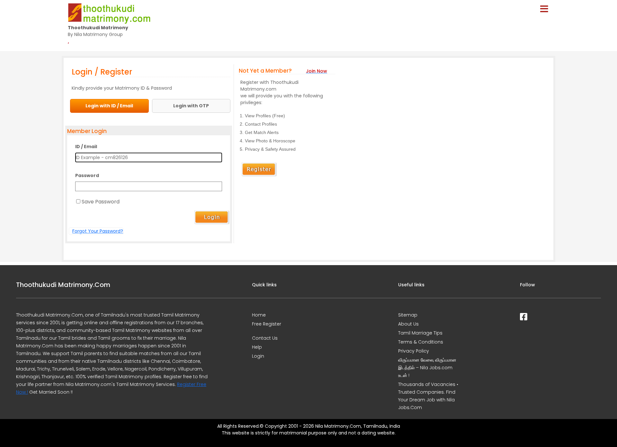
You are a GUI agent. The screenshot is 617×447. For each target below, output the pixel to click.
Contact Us (265, 338)
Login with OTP (191, 106)
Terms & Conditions (420, 342)
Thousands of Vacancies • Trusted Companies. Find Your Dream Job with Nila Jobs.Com (428, 396)
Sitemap (407, 315)
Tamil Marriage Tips (420, 333)
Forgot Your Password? (97, 231)
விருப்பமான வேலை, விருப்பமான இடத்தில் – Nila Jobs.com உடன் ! (427, 368)
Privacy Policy (413, 351)
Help (257, 347)
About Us (408, 324)
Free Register (266, 324)
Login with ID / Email (109, 106)
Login (258, 356)
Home (259, 315)
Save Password (101, 201)
